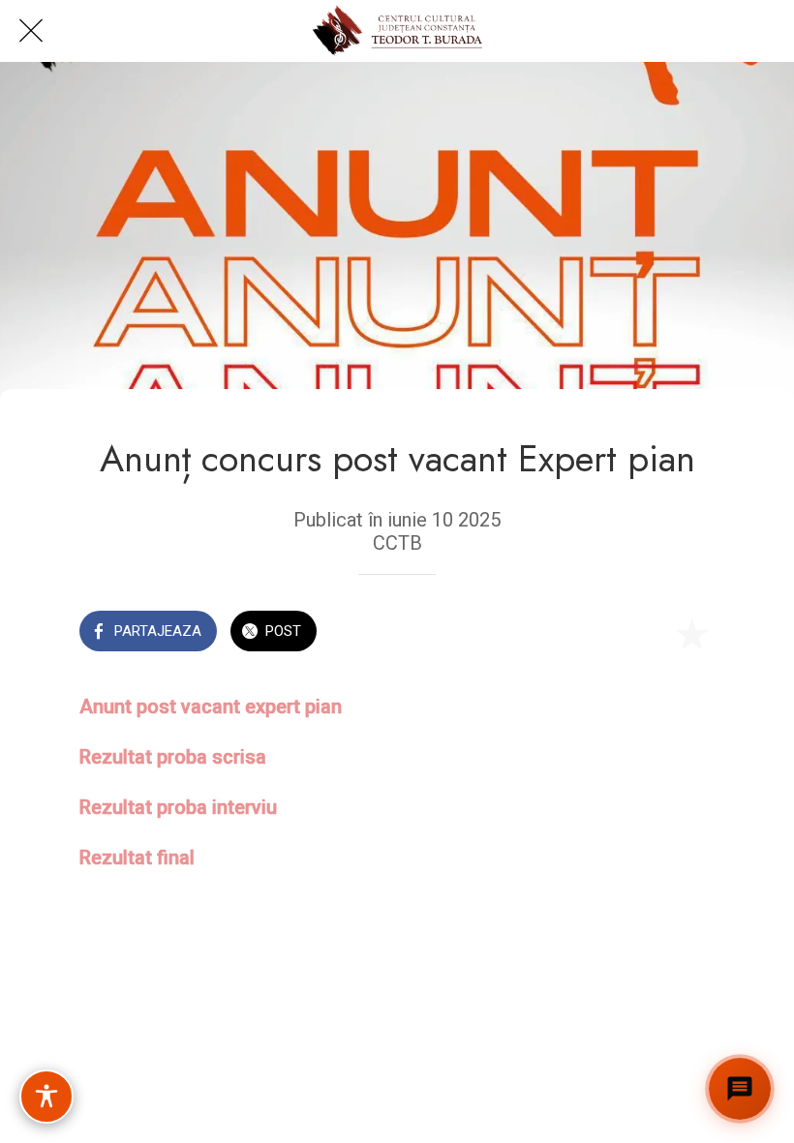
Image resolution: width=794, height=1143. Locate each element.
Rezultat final (137, 857)
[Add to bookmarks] (691, 633)
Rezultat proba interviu (178, 807)
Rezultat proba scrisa (172, 756)
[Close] (31, 31)
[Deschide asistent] (740, 1089)
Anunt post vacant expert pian (210, 706)
